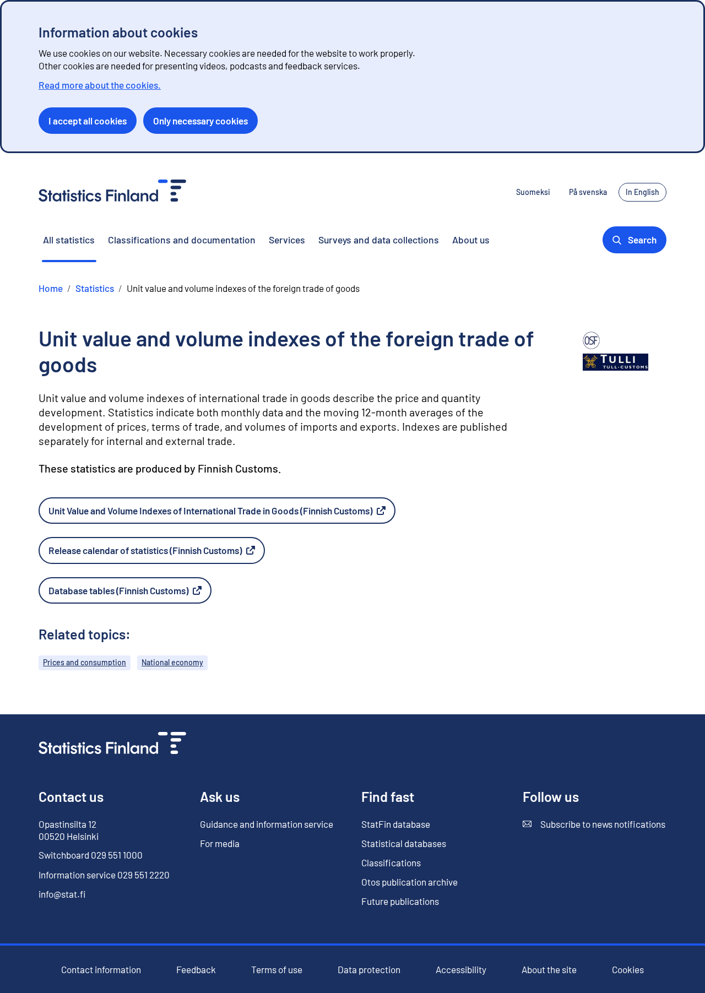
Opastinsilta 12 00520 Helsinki (69, 830)
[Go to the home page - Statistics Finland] (112, 192)
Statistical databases (403, 843)
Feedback (196, 969)
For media (220, 843)
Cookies (628, 969)
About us (471, 240)
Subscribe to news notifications (594, 824)
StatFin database (395, 824)
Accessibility (461, 969)
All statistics (69, 240)
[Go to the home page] (112, 744)
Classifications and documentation (182, 240)
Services (287, 240)
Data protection (369, 969)
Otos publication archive (409, 882)
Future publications (400, 901)
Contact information (101, 969)
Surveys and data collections (378, 240)
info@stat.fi (62, 893)
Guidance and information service (266, 823)
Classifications (391, 862)
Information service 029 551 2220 (104, 874)
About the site (549, 969)
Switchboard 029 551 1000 (91, 854)
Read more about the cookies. (100, 84)
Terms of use (276, 969)
